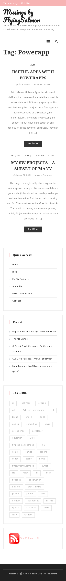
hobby (29, 459)
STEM (32, 65)
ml (37, 473)
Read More (33, 143)
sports (15, 507)
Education (39, 156)
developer (37, 431)
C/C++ (29, 417)
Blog (14, 272)
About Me (17, 286)
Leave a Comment (42, 84)
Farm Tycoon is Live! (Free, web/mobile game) (32, 369)
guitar (15, 459)
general (43, 452)
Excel (32, 438)
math (25, 473)
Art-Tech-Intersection (33, 410)
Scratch (16, 501)
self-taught (33, 501)
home (42, 459)
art (13, 410)
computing (31, 424)
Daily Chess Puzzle (22, 293)
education (17, 438)
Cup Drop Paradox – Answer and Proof (32, 358)
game (15, 452)
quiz (43, 494)
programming (34, 487)
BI (53, 410)
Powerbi (16, 487)
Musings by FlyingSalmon (21, 16)
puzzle (15, 494)
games (28, 452)
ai (13, 403)
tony (14, 515)
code (42, 417)
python (29, 494)
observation (35, 480)
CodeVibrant (51, 574)
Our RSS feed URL (29, 538)
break (15, 417)
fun (43, 445)
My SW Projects (20, 279)
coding (15, 424)
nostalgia (16, 480)
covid (47, 424)
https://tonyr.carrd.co (23, 466)
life (13, 473)
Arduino (42, 403)
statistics (31, 507)
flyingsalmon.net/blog (23, 445)
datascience (18, 431)
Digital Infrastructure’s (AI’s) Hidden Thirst (34, 331)
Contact (16, 301)
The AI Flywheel (20, 339)
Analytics (15, 156)
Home (15, 264)
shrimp (49, 501)
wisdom (28, 515)
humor (45, 466)
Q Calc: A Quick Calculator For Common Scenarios (32, 349)
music (48, 473)
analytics (25, 403)
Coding (27, 156)
